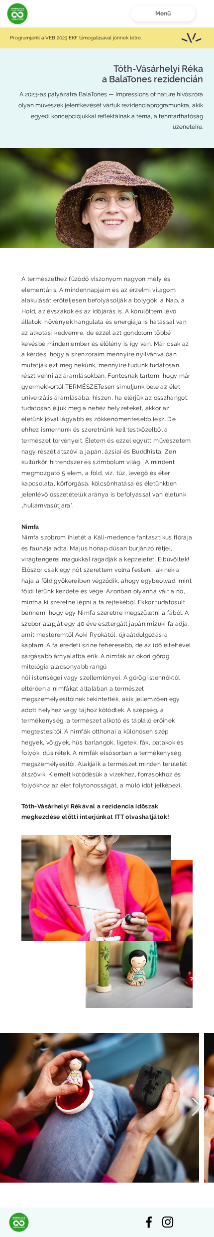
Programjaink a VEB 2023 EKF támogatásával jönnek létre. (76, 37)
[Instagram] (167, 1222)
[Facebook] (148, 1222)
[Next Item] (197, 1107)
